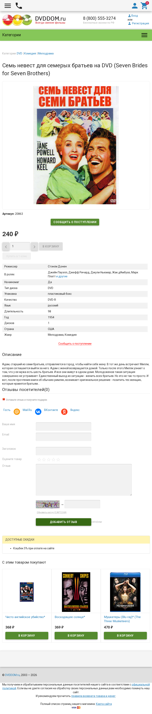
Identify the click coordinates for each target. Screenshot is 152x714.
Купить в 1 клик (16, 256)
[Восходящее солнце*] (76, 591)
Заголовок (9, 448)
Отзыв (6, 465)
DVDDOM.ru (12, 675)
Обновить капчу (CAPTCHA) (51, 512)
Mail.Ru (27, 410)
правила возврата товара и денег (93, 696)
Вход (133, 15)
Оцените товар (12, 459)
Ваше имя (8, 424)
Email (5, 434)
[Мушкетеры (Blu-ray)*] (125, 591)
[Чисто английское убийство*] (26, 591)
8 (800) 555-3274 (99, 18)
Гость (6, 410)
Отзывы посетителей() (25, 389)
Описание (12, 354)
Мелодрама (46, 53)
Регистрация (138, 23)
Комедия (30, 53)
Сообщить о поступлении (74, 222)
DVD (19, 53)
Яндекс (75, 410)
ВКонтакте (51, 410)
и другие (61, 276)
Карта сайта (104, 703)
